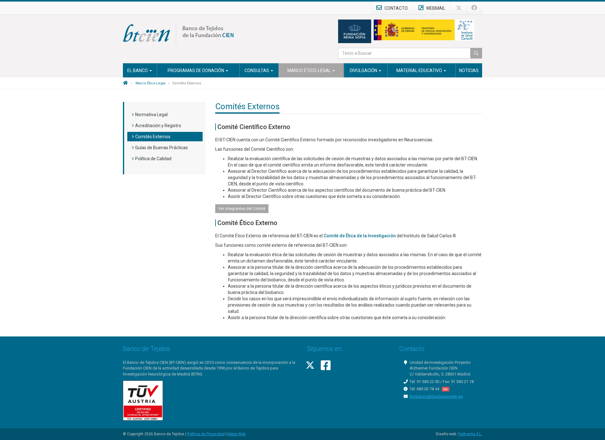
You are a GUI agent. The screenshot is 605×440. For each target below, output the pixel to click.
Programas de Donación (196, 70)
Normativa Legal (151, 114)
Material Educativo (419, 70)
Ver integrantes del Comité (241, 208)
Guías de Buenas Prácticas (161, 147)
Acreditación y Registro (158, 125)
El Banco (138, 70)
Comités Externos (152, 136)
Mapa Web (236, 434)
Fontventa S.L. (470, 434)
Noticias (469, 70)
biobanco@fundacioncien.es (436, 396)
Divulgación (364, 70)
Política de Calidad (153, 158)
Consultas (257, 70)
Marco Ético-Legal (309, 70)
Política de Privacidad (206, 434)
